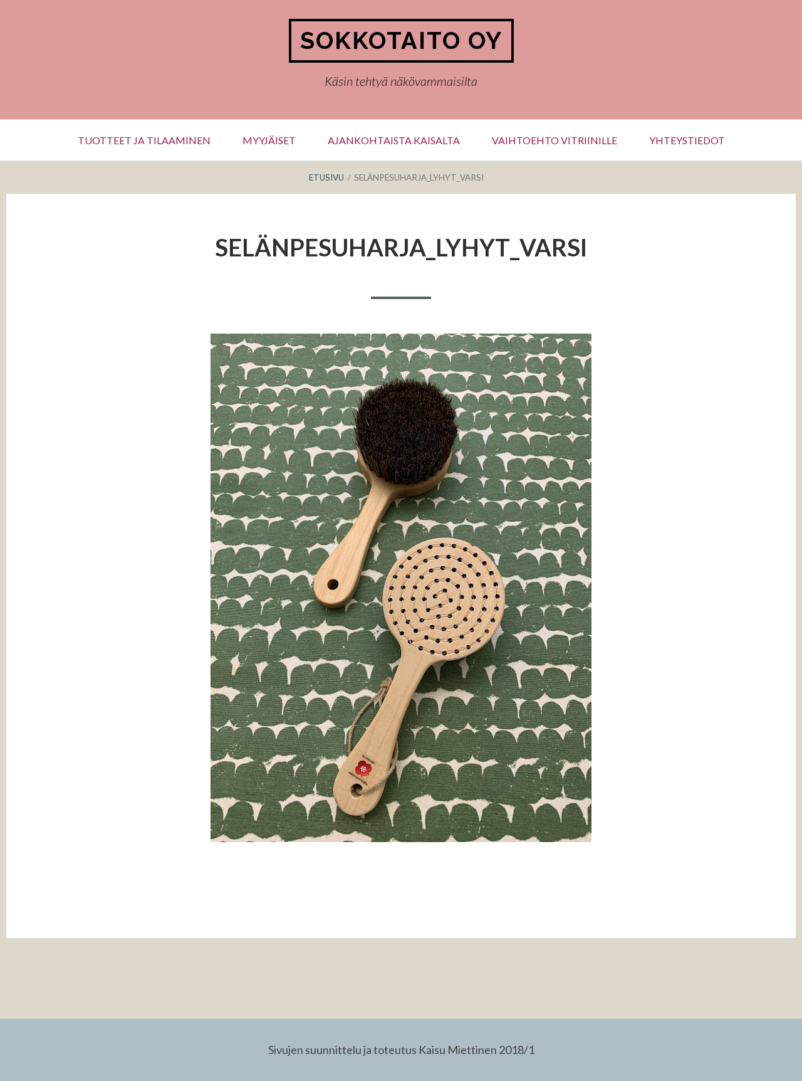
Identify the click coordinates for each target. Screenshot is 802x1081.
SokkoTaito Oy (401, 40)
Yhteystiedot (687, 140)
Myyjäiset (269, 140)
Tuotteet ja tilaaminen (144, 140)
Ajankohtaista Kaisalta (394, 140)
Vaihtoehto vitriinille (554, 140)
